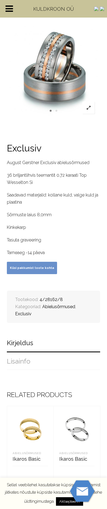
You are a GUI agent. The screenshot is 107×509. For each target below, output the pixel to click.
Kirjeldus (20, 342)
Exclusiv (23, 313)
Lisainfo (18, 361)
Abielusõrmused (58, 306)
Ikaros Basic (27, 459)
